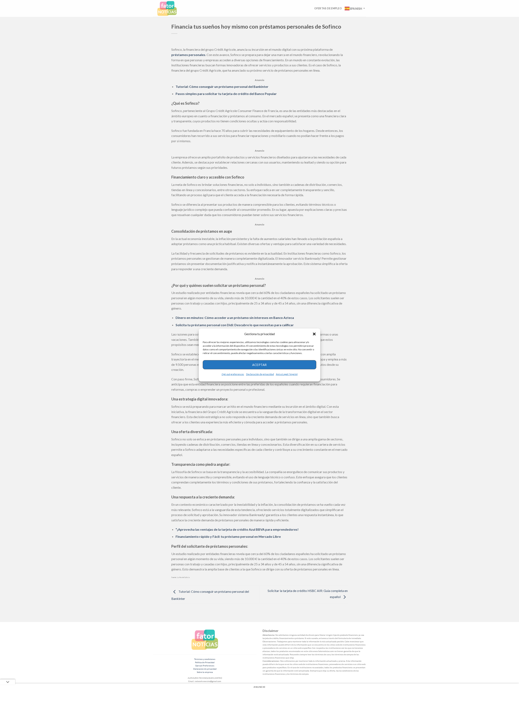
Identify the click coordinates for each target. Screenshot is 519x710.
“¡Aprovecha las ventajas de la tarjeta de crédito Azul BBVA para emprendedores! (237, 529)
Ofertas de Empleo (328, 8)
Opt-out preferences (233, 374)
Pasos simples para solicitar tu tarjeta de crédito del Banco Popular (226, 94)
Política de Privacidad (204, 662)
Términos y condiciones (204, 659)
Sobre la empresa (205, 672)
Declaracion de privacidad (205, 669)
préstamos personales (188, 55)
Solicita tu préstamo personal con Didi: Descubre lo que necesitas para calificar (235, 325)
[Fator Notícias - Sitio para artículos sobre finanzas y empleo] (171, 8)
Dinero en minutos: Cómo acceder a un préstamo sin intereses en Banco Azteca (235, 318)
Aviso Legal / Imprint (287, 374)
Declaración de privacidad (260, 374)
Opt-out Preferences (204, 665)
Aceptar (259, 365)
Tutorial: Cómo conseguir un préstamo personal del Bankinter (222, 86)
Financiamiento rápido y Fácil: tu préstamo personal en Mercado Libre (228, 536)
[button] (314, 334)
